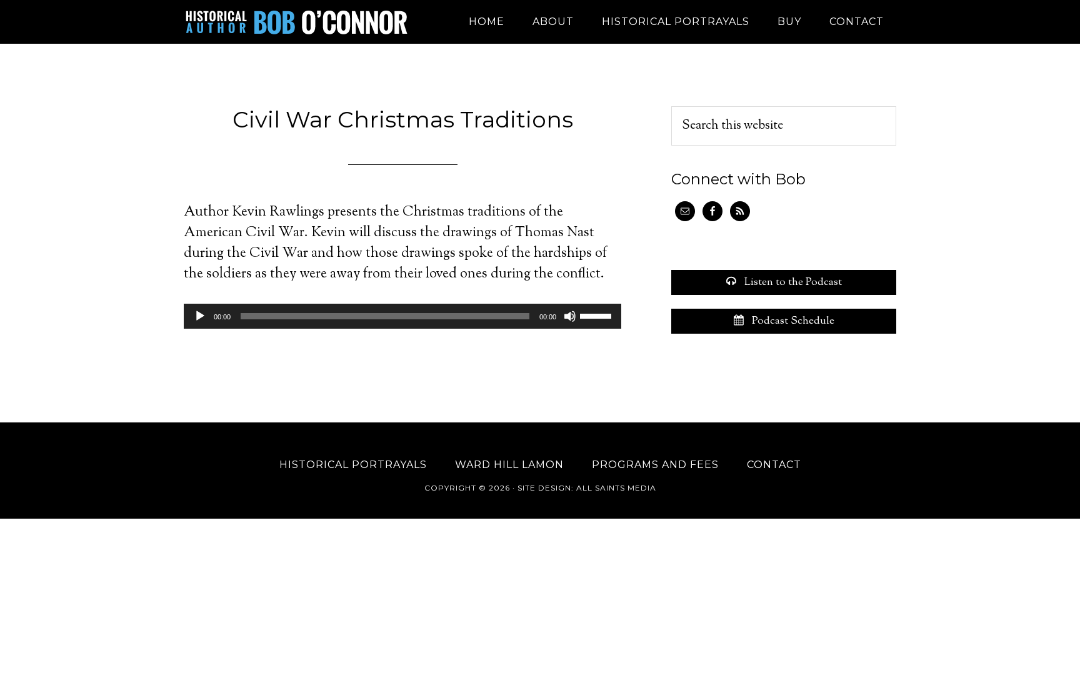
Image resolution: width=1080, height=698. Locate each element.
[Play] (200, 316)
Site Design (544, 487)
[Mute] (570, 316)
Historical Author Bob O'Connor (296, 22)
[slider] (597, 315)
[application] (402, 316)
